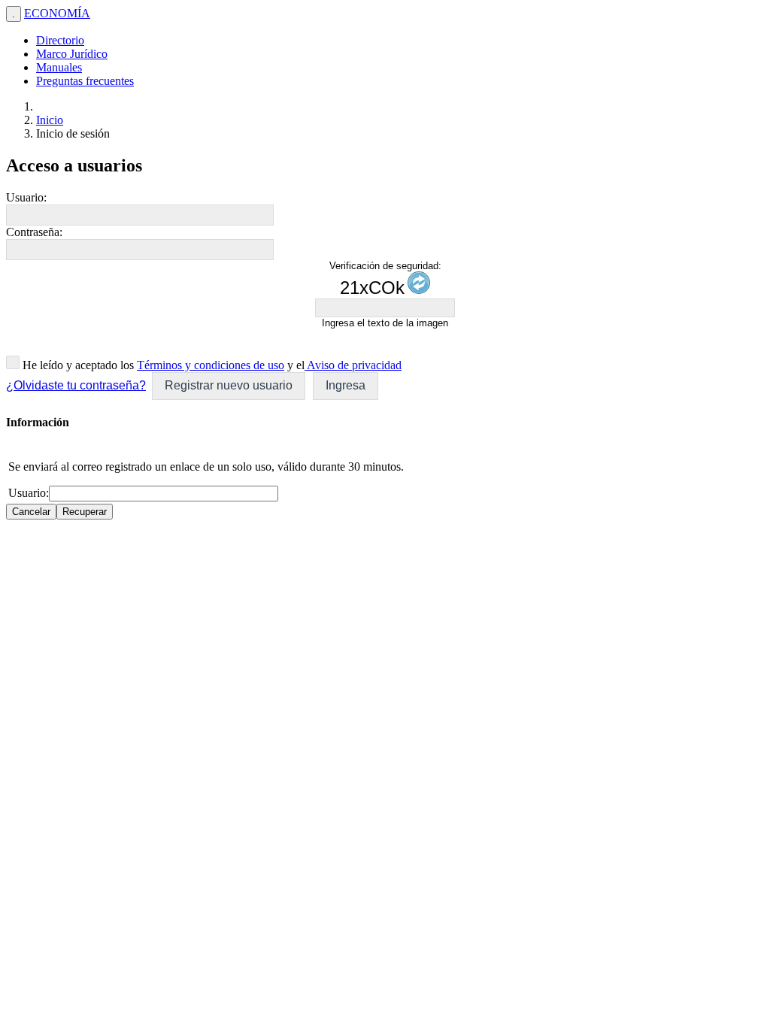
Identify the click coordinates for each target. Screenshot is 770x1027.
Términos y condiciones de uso (210, 365)
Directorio (60, 40)
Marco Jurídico (72, 53)
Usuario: (26, 197)
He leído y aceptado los (77, 365)
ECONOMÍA (57, 13)
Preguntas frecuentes (85, 80)
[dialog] (385, 467)
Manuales (59, 67)
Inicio (49, 120)
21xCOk (372, 287)
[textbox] (140, 215)
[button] (228, 386)
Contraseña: (34, 232)
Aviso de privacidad (353, 365)
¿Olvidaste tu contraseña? (76, 385)
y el (294, 365)
